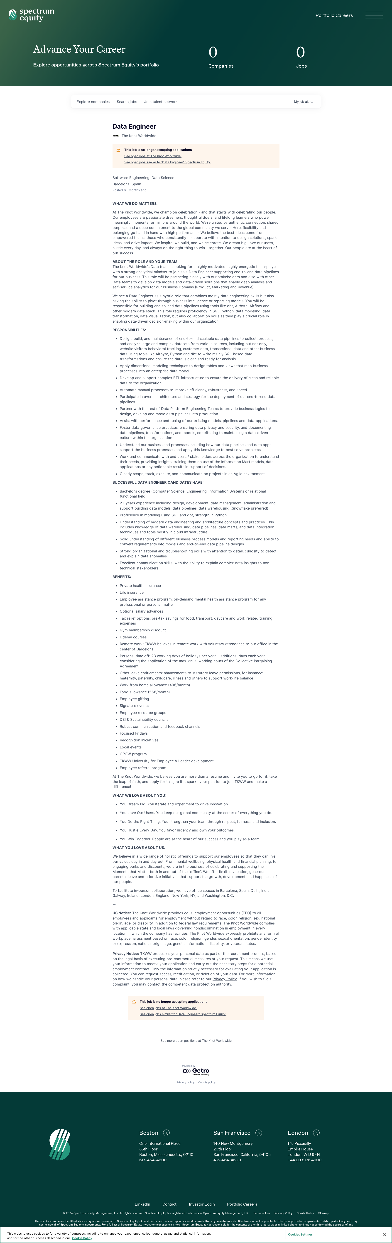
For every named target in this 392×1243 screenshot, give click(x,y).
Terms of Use (261, 1213)
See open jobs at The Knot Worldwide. (152, 156)
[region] (196, 1235)
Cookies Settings (300, 1234)
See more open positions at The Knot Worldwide (196, 1040)
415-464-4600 (227, 1159)
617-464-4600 (153, 1159)
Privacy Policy (225, 979)
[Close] (385, 1235)
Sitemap (323, 1213)
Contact (169, 1204)
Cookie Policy (305, 1213)
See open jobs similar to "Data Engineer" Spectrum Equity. (167, 162)
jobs (127, 101)
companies (93, 101)
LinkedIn (142, 1204)
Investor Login (202, 1204)
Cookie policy (207, 1082)
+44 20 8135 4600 (305, 1159)
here (178, 1224)
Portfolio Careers (334, 15)
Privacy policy (185, 1082)
